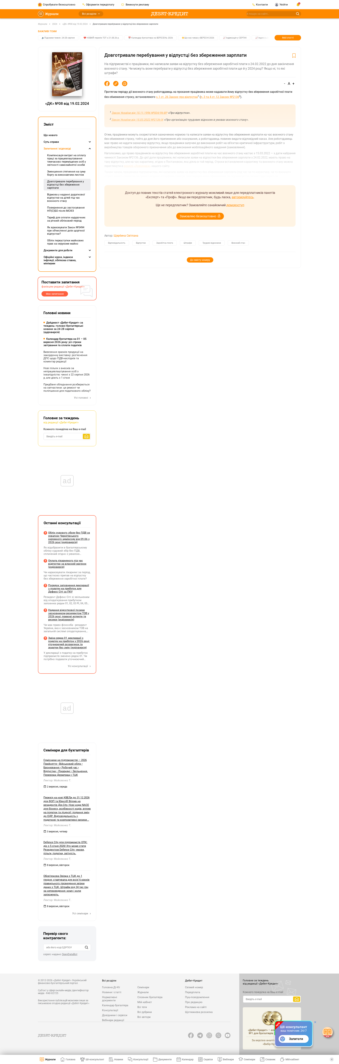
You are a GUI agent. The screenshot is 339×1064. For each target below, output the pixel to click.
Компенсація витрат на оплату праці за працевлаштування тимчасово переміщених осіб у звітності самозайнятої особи (66, 160)
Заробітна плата (164, 243)
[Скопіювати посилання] (115, 83)
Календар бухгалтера (115, 1005)
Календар (188, 1059)
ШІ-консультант (95, 1059)
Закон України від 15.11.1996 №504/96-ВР (139, 112)
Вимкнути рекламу (137, 4)
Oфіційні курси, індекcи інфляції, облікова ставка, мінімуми (60, 260)
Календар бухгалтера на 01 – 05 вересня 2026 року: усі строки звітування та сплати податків (65, 342)
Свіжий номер (194, 987)
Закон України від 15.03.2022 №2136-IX (137, 119)
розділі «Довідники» (137, 166)
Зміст (49, 124)
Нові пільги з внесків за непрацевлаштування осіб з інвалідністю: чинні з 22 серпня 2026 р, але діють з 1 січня (66, 373)
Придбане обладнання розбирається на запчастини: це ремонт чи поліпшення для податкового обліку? (67, 387)
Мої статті (288, 37)
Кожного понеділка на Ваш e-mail (64, 429)
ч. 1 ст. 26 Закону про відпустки (177, 97)
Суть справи (51, 141)
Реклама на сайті (196, 1007)
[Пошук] (86, 947)
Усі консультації (78, 666)
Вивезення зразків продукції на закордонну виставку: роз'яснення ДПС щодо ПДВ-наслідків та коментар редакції (65, 356)
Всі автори (144, 1017)
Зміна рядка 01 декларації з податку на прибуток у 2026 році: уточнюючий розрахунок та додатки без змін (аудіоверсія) (69, 642)
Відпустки (141, 243)
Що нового (51, 135)
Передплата (192, 992)
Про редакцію (193, 1002)
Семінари (143, 987)
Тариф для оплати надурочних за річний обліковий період (66, 219)
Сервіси (208, 1059)
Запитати (296, 1039)
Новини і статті (111, 992)
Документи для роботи (58, 250)
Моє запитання (55, 293)
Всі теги (142, 1007)
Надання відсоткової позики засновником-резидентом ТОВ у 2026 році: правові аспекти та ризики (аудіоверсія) (68, 615)
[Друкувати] (124, 83)
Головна (70, 1059)
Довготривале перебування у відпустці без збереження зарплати (125, 24)
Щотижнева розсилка (199, 1012)
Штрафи (188, 243)
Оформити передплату (100, 4)
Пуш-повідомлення (197, 997)
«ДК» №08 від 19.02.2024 (75, 24)
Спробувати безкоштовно (59, 4)
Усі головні (81, 397)
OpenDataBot (69, 954)
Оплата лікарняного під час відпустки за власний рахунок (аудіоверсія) (67, 564)
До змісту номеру (200, 259)
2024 (54, 24)
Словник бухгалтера (149, 997)
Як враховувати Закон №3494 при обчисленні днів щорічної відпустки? (66, 230)
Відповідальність (116, 243)
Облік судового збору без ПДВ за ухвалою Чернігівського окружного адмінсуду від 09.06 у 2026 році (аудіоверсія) (69, 537)
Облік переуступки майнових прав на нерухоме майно (65, 242)
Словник (270, 1059)
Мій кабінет (144, 1002)
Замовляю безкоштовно (198, 216)
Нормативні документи (109, 999)
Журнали (51, 14)
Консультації (110, 1010)
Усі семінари (80, 913)
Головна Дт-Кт (111, 987)
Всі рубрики (144, 1012)
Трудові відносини (212, 243)
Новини (118, 1059)
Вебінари (228, 1059)
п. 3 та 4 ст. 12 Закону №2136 (220, 97)
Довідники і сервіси (114, 1015)
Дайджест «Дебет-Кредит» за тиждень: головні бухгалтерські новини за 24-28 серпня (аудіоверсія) (63, 327)
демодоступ (235, 205)
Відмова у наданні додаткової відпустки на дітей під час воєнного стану (66, 197)
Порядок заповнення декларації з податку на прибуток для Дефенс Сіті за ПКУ (68, 588)
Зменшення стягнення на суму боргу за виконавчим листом (66, 173)
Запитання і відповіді (57, 148)
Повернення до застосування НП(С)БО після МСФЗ (66, 209)
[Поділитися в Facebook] (107, 83)
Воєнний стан (238, 243)
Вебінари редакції (113, 1020)
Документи (165, 1059)
